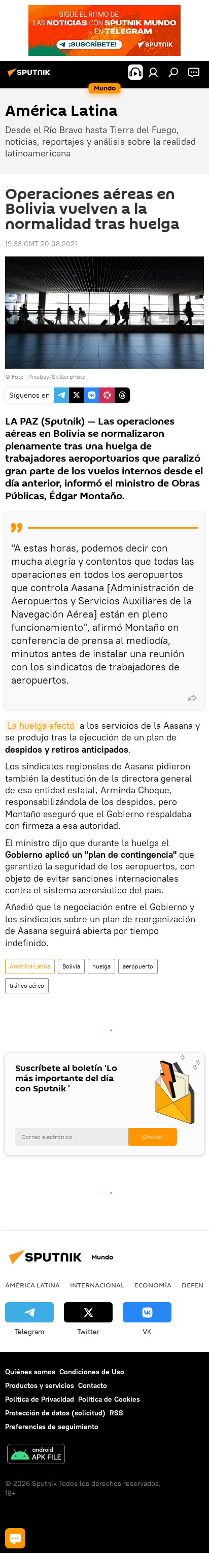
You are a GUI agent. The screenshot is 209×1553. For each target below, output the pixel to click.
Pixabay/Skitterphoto (57, 376)
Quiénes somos (30, 1371)
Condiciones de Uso (91, 1371)
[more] (192, 698)
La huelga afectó (41, 725)
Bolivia (71, 966)
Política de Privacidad (39, 1399)
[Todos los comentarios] (15, 1538)
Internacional (97, 1284)
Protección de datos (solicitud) (55, 1412)
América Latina (30, 966)
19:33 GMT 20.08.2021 (41, 243)
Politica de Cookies (109, 1399)
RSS (116, 1412)
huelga (101, 966)
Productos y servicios (39, 1385)
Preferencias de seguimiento (51, 1426)
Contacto (92, 1385)
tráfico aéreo (27, 985)
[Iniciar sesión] (153, 72)
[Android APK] (36, 1455)
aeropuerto (138, 966)
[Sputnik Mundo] (30, 76)
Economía (152, 1284)
